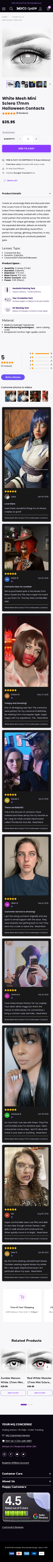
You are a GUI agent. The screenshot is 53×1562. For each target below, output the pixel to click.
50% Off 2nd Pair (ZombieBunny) (26, 3)
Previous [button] (3, 84)
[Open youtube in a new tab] (17, 1454)
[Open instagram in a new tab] (4, 1454)
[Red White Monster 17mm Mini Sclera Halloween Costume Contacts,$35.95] (39, 1360)
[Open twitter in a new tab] (23, 1454)
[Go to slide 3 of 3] (31, 1404)
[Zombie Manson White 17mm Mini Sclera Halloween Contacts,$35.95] (13, 1360)
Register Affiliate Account (15, 1462)
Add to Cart (13, 1393)
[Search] (11, 8)
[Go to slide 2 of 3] (29, 1404)
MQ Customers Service (18, 1435)
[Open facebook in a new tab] (10, 1454)
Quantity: (9, 139)
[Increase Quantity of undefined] (36, 138)
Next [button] (50, 84)
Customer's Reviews (12, 1527)
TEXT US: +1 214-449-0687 (17, 1440)
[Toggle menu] (3, 8)
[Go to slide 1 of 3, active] (24, 1404)
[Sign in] (40, 8)
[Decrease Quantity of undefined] (20, 138)
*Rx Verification (8, 132)
